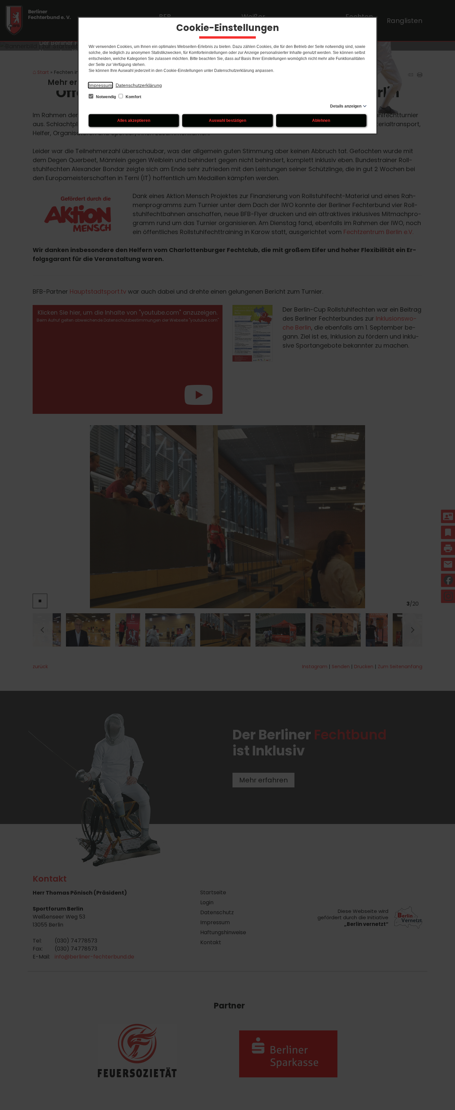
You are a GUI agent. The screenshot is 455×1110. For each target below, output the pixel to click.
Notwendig (106, 97)
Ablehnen (321, 120)
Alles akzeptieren (133, 120)
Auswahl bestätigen (227, 120)
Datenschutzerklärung (139, 85)
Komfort (133, 97)
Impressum (100, 85)
